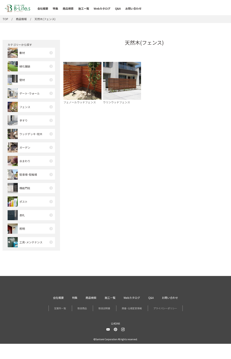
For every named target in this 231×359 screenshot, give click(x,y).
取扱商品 (82, 308)
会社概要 (42, 8)
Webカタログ (102, 8)
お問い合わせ (133, 8)
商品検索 (68, 8)
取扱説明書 (104, 308)
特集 (55, 8)
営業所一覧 (60, 308)
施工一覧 (83, 8)
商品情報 (21, 19)
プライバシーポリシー (165, 308)
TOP (5, 19)
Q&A (118, 8)
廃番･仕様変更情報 (132, 308)
